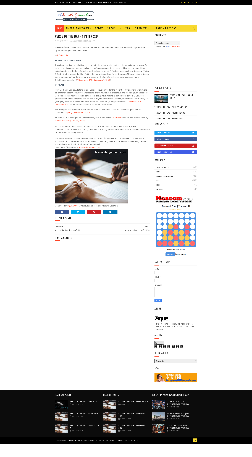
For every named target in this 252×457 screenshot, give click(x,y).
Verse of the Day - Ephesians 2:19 (131, 415)
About (62, 3)
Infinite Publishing (63, 120)
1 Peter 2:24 (62, 55)
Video (128, 28)
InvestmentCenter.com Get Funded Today (98, 3)
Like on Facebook (162, 139)
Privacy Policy (79, 120)
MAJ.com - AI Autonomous (78, 28)
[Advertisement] (175, 66)
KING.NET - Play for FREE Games (128, 440)
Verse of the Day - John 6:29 (83, 401)
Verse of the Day (162, 167)
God (157, 181)
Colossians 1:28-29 (101, 80)
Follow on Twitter (163, 133)
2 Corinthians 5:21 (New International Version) (178, 415)
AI (120, 28)
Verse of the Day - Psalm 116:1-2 (169, 118)
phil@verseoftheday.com (78, 112)
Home (56, 3)
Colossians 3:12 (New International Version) (178, 427)
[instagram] (192, 2)
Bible (158, 172)
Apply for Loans (111, 440)
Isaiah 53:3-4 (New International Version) (178, 403)
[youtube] (196, 2)
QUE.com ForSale (142, 28)
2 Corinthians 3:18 (85, 80)
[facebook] (181, 2)
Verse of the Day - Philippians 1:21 (170, 107)
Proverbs (160, 189)
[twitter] (185, 2)
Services (111, 28)
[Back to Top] (195, 440)
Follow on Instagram (164, 152)
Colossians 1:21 (62, 104)
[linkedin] (188, 2)
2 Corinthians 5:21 (134, 101)
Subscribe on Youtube (164, 146)
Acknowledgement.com (90, 147)
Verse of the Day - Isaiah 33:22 (181, 96)
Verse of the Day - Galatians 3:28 (131, 427)
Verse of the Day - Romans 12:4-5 (85, 427)
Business (99, 28)
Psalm (158, 185)
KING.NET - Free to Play (165, 28)
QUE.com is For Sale (78, 3)
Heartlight (116, 117)
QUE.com (95, 440)
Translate (175, 46)
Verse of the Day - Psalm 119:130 (169, 112)
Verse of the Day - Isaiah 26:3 (84, 413)
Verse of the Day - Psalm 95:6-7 (133, 401)
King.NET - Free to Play (120, 3)
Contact (68, 3)
